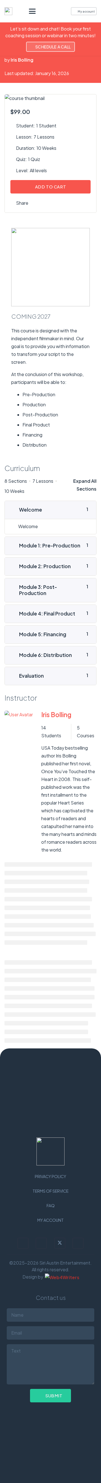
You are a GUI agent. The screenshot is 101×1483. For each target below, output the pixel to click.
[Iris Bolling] (18, 782)
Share (22, 203)
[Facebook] (41, 1243)
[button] (33, 11)
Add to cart (50, 186)
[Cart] (58, 11)
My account (50, 1220)
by (7, 60)
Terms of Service (50, 1190)
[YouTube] (78, 1243)
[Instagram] (23, 1243)
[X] (59, 1243)
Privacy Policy (50, 1176)
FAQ (51, 1205)
